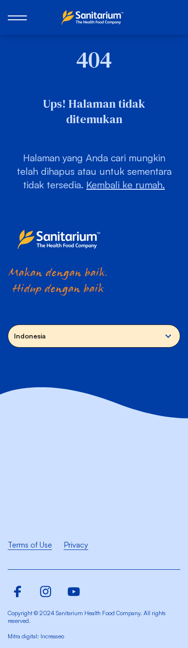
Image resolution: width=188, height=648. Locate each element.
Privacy (76, 544)
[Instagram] (46, 591)
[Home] (94, 17)
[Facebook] (18, 591)
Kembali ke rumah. (125, 185)
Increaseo (52, 636)
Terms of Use (30, 544)
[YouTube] (74, 591)
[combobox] (94, 336)
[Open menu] (17, 17)
